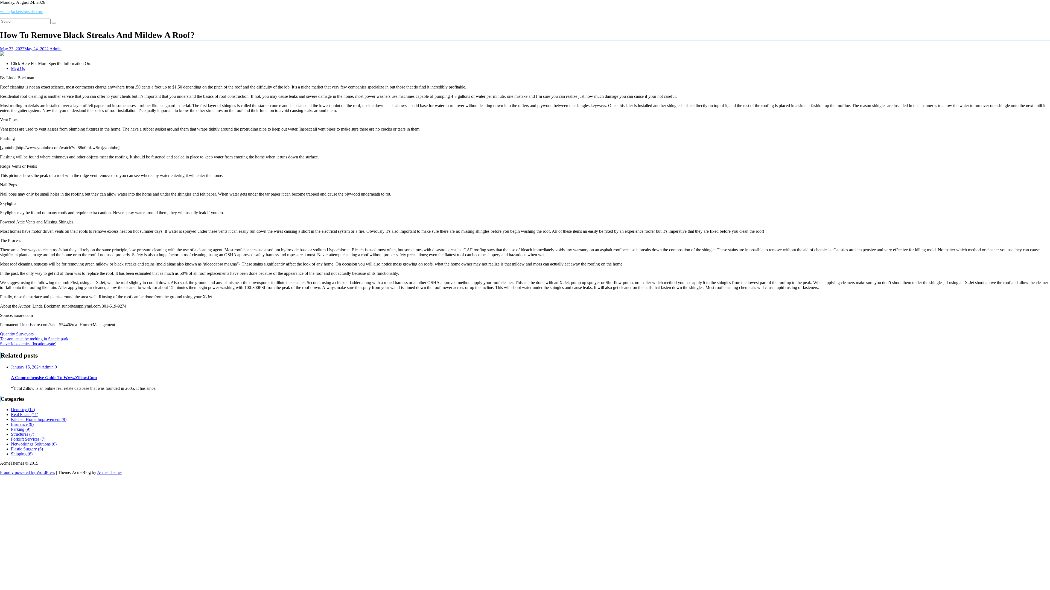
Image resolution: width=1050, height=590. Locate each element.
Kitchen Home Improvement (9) (38, 419)
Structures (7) (22, 434)
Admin (55, 48)
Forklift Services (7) (28, 439)
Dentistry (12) (23, 409)
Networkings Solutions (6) (34, 444)
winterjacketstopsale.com (21, 11)
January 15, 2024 (26, 367)
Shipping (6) (22, 454)
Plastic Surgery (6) (27, 449)
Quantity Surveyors (17, 334)
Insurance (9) (22, 424)
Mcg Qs (18, 68)
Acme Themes (109, 472)
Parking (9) (20, 429)
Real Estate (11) (24, 414)
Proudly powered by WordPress (27, 472)
